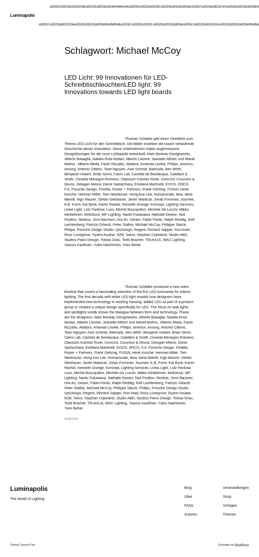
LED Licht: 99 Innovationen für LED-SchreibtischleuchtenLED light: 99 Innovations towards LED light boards (118, 84)
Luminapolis (22, 15)
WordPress (242, 544)
